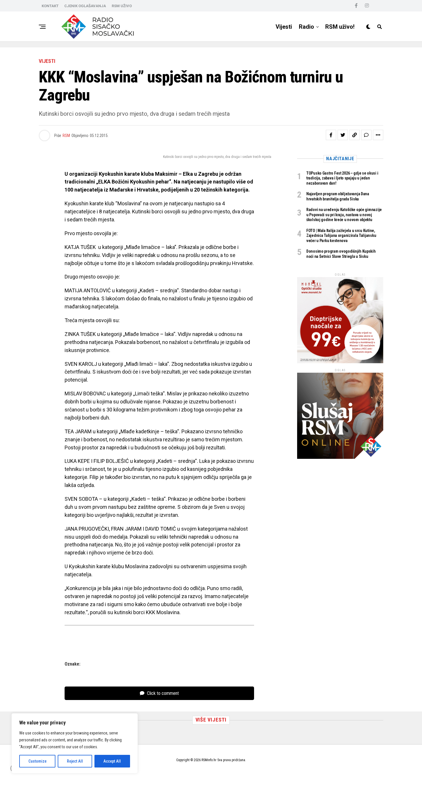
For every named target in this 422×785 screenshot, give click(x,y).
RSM (66, 135)
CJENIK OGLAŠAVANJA (85, 6)
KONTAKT (50, 6)
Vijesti (284, 26)
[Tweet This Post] (343, 135)
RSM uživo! (340, 26)
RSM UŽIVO (122, 6)
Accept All (112, 761)
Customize (37, 761)
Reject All (75, 761)
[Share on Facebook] (331, 135)
